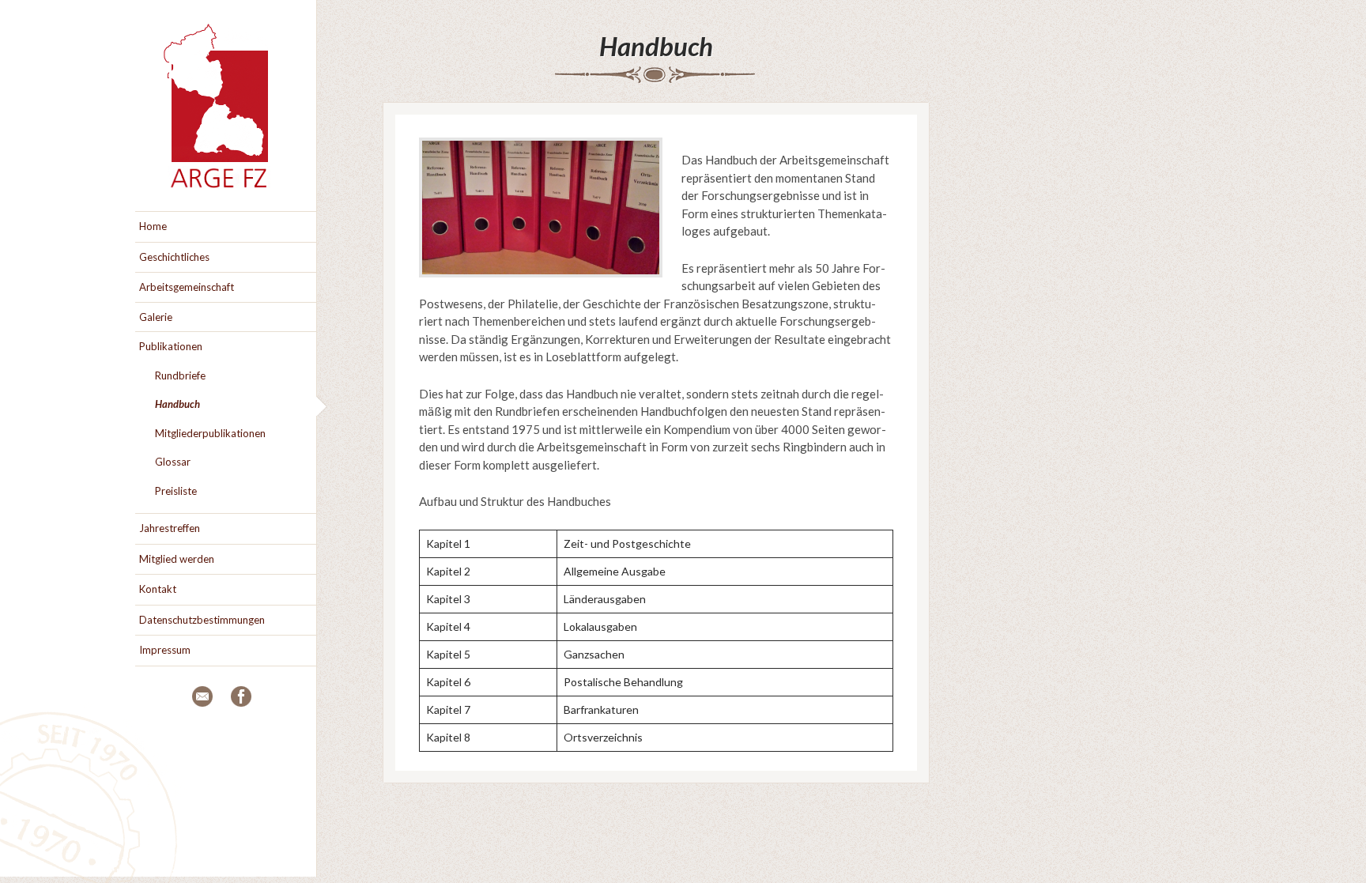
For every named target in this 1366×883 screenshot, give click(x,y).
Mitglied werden (176, 559)
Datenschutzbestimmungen (202, 619)
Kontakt (157, 589)
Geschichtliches (174, 257)
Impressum (165, 649)
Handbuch (656, 46)
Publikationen (170, 346)
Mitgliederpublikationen (210, 433)
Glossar (173, 461)
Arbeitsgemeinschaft (186, 287)
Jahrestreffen (169, 528)
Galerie (155, 317)
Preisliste (176, 491)
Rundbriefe (180, 375)
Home (153, 226)
